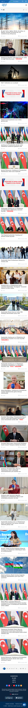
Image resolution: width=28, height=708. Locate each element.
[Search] (22, 1)
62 (20, 668)
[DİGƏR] (26, 5)
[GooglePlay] (9, 698)
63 (23, 668)
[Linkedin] (19, 686)
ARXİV (14, 680)
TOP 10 (14, 682)
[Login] (26, 1)
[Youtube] (14, 686)
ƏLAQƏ (14, 678)
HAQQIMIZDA (14, 676)
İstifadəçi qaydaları (10, 703)
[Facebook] (7, 686)
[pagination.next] (25, 669)
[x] (12, 686)
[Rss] (21, 686)
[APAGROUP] (14, 694)
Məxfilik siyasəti (18, 703)
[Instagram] (9, 686)
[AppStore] (19, 698)
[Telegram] (16, 686)
